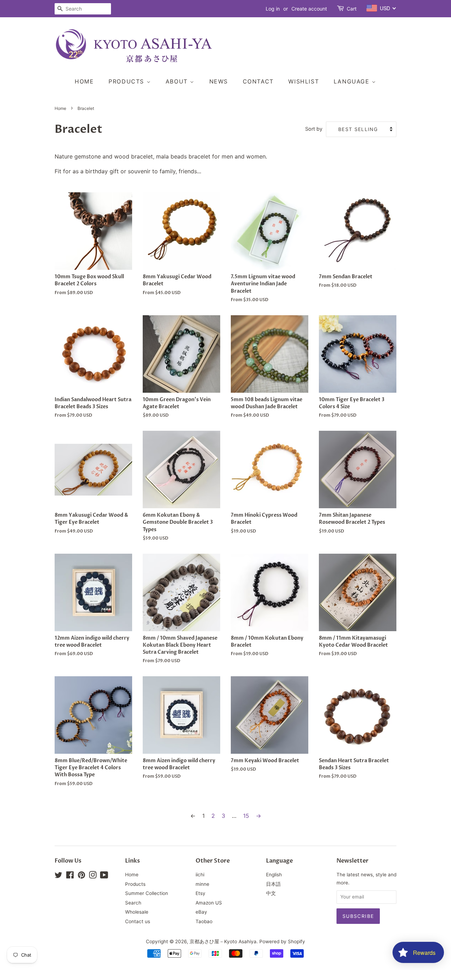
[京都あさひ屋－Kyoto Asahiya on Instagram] (93, 876)
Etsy (200, 893)
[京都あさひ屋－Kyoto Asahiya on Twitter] (58, 876)
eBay (201, 912)
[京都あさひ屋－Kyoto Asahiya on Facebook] (70, 876)
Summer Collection (146, 893)
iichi (200, 874)
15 (246, 815)
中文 (271, 893)
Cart (352, 9)
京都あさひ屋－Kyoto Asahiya (223, 941)
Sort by (313, 129)
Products (127, 81)
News (218, 81)
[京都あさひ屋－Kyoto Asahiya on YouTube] (104, 876)
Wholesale (136, 912)
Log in (273, 9)
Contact (258, 81)
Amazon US (209, 903)
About (178, 81)
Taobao (204, 921)
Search (133, 903)
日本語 (273, 884)
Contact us (137, 921)
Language (353, 81)
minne (202, 884)
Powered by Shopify (282, 941)
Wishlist (303, 81)
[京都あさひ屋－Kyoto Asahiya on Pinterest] (81, 876)
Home (84, 81)
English (274, 874)
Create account (309, 9)
